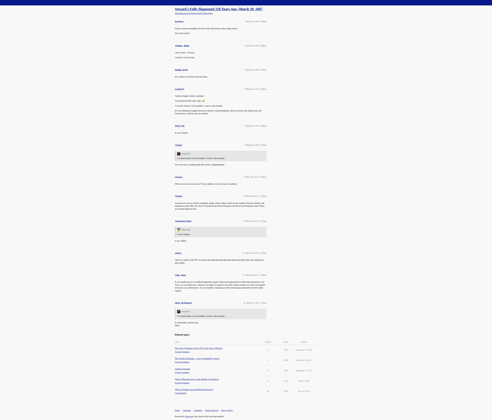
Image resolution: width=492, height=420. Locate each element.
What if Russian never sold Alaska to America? (197, 379)
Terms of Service (212, 410)
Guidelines (198, 410)
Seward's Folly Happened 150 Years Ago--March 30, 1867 (219, 9)
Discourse (189, 416)
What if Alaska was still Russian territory (194, 389)
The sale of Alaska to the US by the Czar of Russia (198, 348)
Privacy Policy (227, 410)
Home (177, 410)
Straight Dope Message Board (13, 3)
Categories (186, 410)
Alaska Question (182, 369)
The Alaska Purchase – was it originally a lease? (197, 358)
